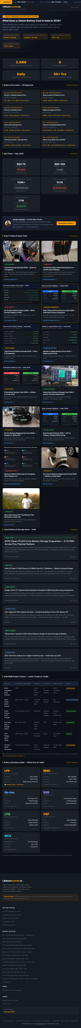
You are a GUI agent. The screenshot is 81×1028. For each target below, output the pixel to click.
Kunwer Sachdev (19, 219)
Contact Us (6, 1004)
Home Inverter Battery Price (12, 915)
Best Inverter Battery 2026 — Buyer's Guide (17, 952)
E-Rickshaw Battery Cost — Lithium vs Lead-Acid (19, 962)
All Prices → (74, 153)
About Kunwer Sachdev (10, 1000)
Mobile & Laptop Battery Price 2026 (14, 965)
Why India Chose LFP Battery (12, 942)
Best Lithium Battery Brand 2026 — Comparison (18, 935)
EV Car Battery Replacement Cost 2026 (15, 955)
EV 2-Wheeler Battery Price (11, 911)
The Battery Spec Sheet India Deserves (15, 975)
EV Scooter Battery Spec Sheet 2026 (15, 968)
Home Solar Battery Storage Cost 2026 (15, 958)
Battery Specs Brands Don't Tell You (14, 972)
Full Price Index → (72, 85)
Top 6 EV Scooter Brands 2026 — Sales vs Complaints (20, 979)
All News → (74, 529)
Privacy (5, 1021)
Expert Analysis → (72, 762)
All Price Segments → (10, 925)
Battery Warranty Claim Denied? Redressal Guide (18, 948)
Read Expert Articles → (66, 223)
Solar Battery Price (9, 921)
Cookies (11, 1021)
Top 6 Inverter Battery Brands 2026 (14, 938)
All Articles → (74, 236)
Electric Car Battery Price (11, 918)
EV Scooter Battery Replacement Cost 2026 (17, 945)
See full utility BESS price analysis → (14, 756)
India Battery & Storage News (12, 990)
